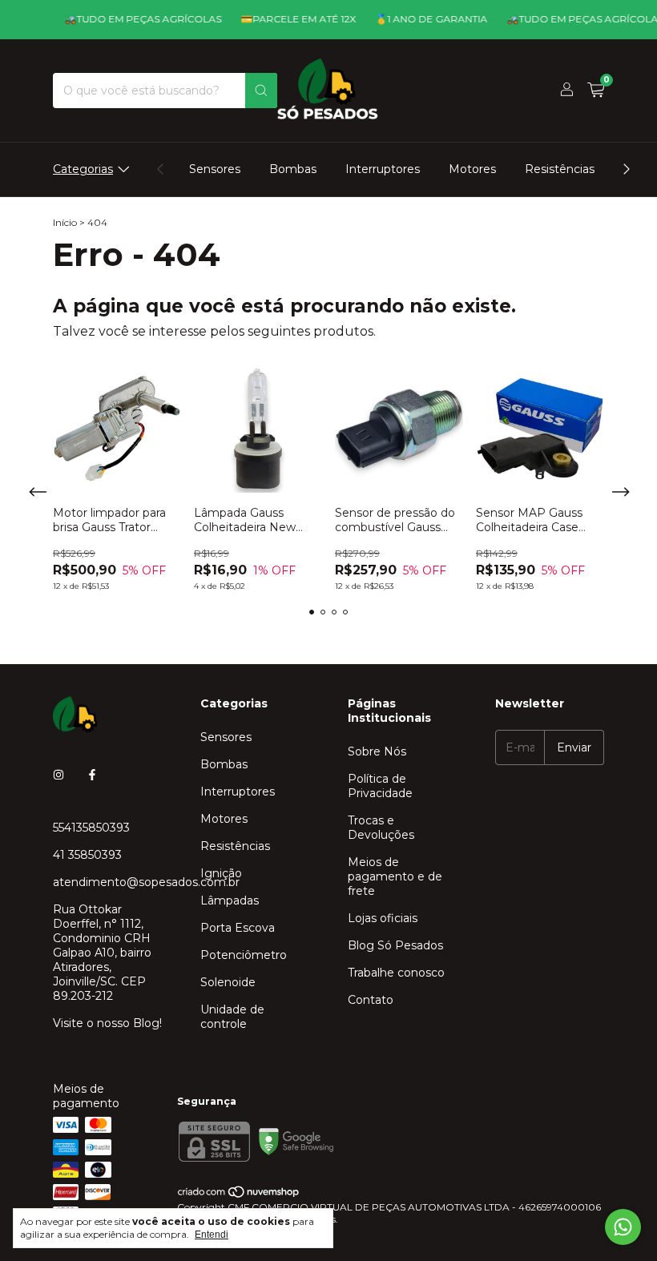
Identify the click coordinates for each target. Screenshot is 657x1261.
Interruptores (382, 169)
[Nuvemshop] (239, 1195)
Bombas (292, 169)
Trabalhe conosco (396, 972)
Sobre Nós (377, 751)
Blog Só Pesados (395, 945)
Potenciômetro (243, 955)
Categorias (83, 169)
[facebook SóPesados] (92, 774)
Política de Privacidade (380, 786)
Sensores (214, 169)
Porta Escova (237, 928)
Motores (472, 169)
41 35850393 (87, 855)
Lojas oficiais (382, 918)
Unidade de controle (232, 1016)
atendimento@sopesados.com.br (146, 882)
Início (65, 222)
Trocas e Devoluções (381, 827)
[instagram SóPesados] (58, 774)
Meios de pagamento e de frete (395, 876)
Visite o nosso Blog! (107, 1023)
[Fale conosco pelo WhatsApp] (623, 1227)
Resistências (560, 169)
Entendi (211, 1234)
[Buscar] (261, 90)
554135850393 (91, 827)
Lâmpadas (229, 900)
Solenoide (228, 982)
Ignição (221, 873)
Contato (370, 1000)
